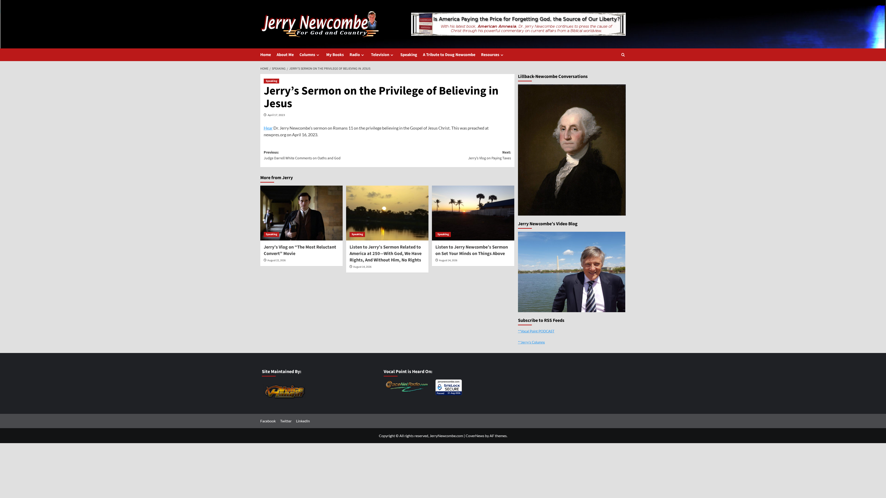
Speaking (408, 55)
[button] (623, 55)
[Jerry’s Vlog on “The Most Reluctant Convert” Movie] (301, 213)
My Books (335, 55)
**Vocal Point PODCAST (536, 331)
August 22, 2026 (276, 260)
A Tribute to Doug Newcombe (449, 55)
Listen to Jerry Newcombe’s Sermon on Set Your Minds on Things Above (471, 250)
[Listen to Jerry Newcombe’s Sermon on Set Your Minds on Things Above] (473, 213)
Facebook (268, 421)
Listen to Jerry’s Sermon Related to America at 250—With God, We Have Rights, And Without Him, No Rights (386, 253)
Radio (355, 55)
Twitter (286, 421)
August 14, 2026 (362, 267)
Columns (307, 55)
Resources (490, 55)
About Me (285, 55)
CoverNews (475, 435)
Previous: (302, 155)
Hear (268, 127)
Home (265, 55)
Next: (489, 155)
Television (380, 55)
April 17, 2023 (276, 115)
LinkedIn (303, 421)
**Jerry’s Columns (531, 342)
